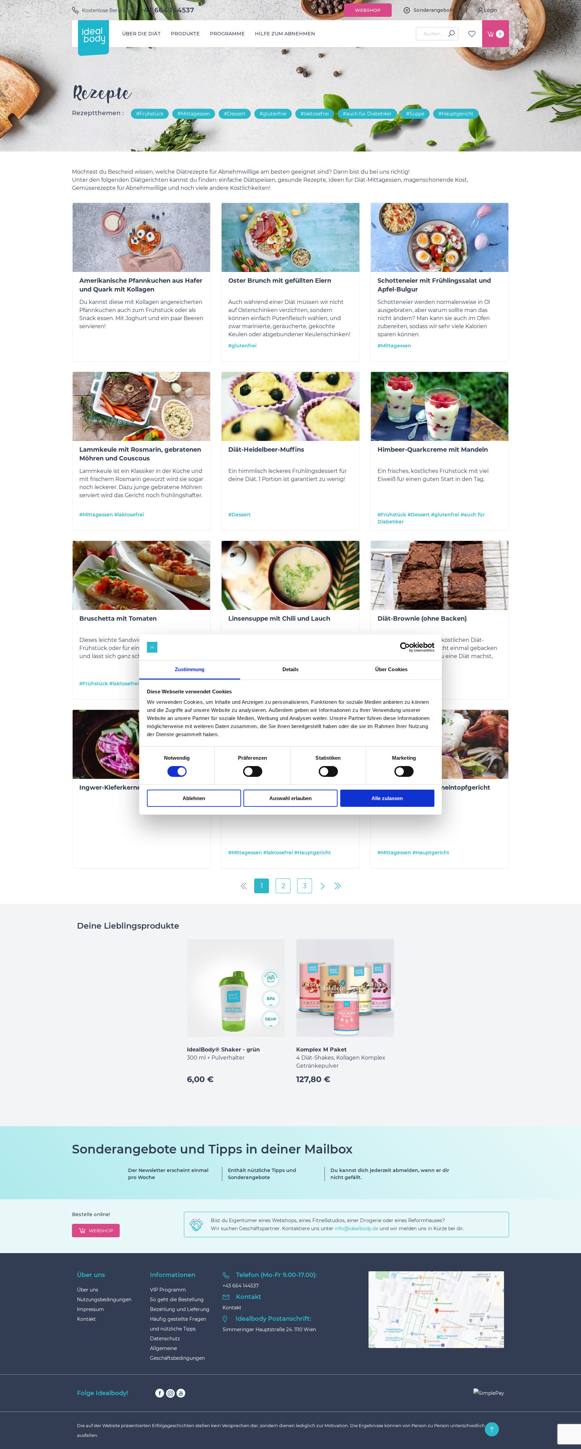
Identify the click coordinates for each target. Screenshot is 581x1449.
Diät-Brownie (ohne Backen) (422, 618)
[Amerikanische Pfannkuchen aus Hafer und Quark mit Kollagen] (141, 238)
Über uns (87, 1290)
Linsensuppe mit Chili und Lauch (279, 618)
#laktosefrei (315, 114)
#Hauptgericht (455, 114)
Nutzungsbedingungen (104, 1300)
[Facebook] (159, 1393)
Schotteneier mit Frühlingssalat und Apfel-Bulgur (434, 285)
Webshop (368, 10)
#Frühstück (149, 114)
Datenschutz (165, 1339)
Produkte (185, 34)
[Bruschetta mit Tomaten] (141, 576)
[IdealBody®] (93, 35)
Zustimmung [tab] (190, 669)
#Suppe (415, 114)
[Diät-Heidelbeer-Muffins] (290, 407)
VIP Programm (168, 1290)
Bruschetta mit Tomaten (118, 618)
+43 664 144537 (167, 10)
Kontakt (86, 1319)
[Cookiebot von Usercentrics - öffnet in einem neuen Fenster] (405, 647)
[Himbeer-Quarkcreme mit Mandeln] (439, 407)
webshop (101, 1230)
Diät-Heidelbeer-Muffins (266, 449)
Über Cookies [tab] (391, 669)
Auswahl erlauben (290, 798)
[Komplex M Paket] (345, 988)
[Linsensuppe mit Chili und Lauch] (290, 576)
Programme (227, 34)
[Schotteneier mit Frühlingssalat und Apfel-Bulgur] (439, 238)
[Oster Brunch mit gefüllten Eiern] (290, 238)
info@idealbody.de (356, 1229)
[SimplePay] (488, 1393)
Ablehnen (194, 798)
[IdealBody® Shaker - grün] (236, 988)
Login (490, 10)
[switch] (252, 771)
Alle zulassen (387, 798)
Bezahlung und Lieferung (179, 1309)
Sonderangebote (434, 10)
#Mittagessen (194, 114)
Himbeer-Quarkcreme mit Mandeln (433, 449)
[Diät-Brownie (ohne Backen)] (439, 576)
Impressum (90, 1309)
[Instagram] (170, 1393)
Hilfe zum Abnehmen (285, 34)
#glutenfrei (273, 114)
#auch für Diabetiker (367, 114)
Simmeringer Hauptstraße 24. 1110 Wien (269, 1329)
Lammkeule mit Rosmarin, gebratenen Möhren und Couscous (140, 454)
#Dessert (234, 114)
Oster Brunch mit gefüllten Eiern (279, 280)
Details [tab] (290, 669)
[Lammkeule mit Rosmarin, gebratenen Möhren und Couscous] (141, 407)
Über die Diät (141, 34)
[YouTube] (181, 1393)
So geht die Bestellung (177, 1300)
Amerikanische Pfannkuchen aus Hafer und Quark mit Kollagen (140, 285)
